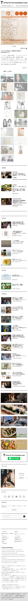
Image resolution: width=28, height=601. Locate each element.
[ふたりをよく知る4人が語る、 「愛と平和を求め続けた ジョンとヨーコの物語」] (14, 71)
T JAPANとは (4, 531)
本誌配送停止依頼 (17, 539)
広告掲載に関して (5, 537)
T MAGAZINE (4, 543)
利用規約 (16, 531)
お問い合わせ (4, 536)
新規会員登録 (14, 509)
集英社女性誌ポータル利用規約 (7, 534)
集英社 (3, 541)
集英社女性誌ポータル (18, 541)
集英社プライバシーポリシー (20, 533)
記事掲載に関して (17, 537)
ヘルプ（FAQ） (17, 536)
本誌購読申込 (21, 477)
